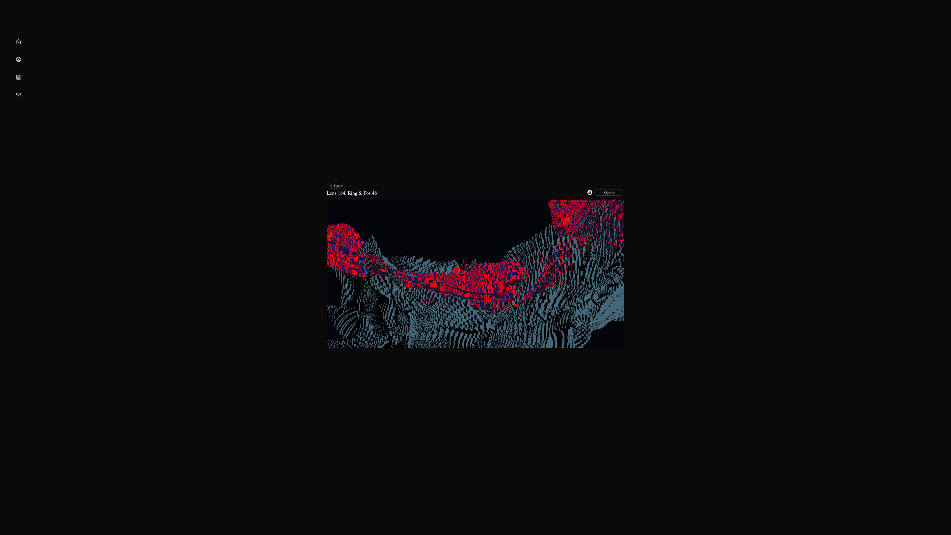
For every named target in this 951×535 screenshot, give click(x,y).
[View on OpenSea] (589, 192)
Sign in (609, 192)
